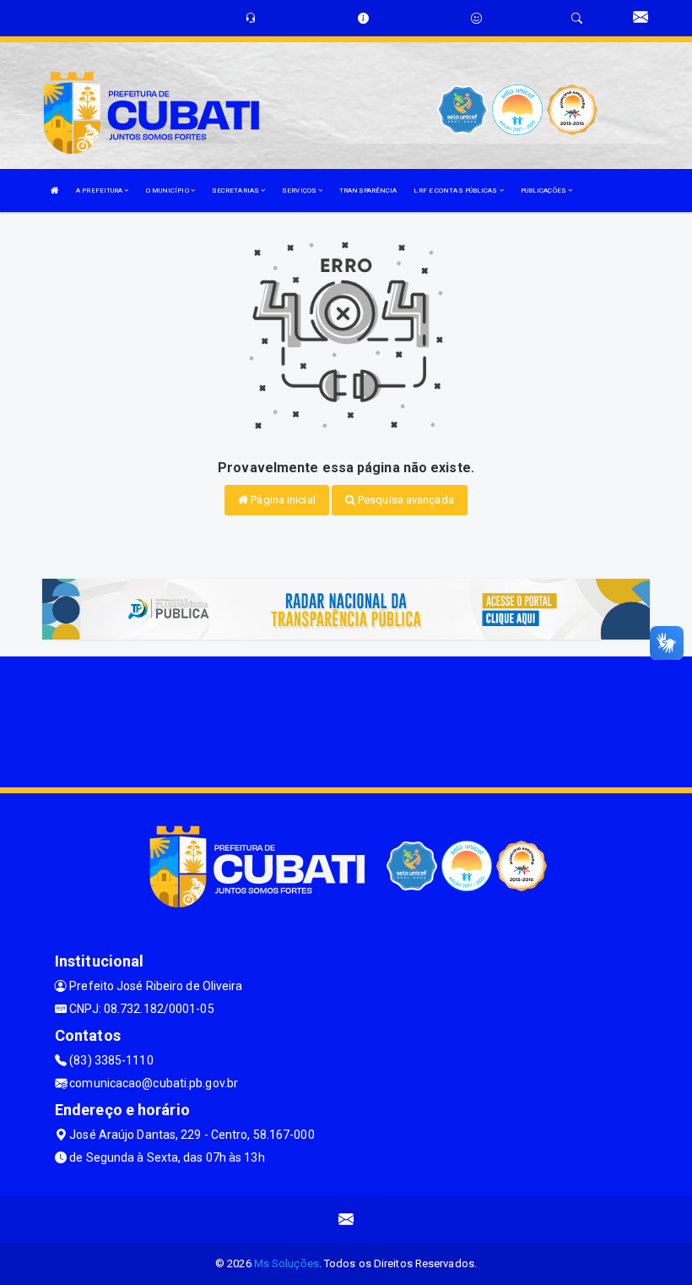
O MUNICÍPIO (168, 190)
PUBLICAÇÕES (544, 190)
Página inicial (282, 499)
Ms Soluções (286, 1263)
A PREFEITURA (100, 190)
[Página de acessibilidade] (476, 18)
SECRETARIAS (236, 190)
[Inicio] (55, 190)
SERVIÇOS (300, 190)
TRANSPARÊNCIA (368, 190)
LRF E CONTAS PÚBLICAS (456, 190)
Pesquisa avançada (404, 499)
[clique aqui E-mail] (346, 1219)
